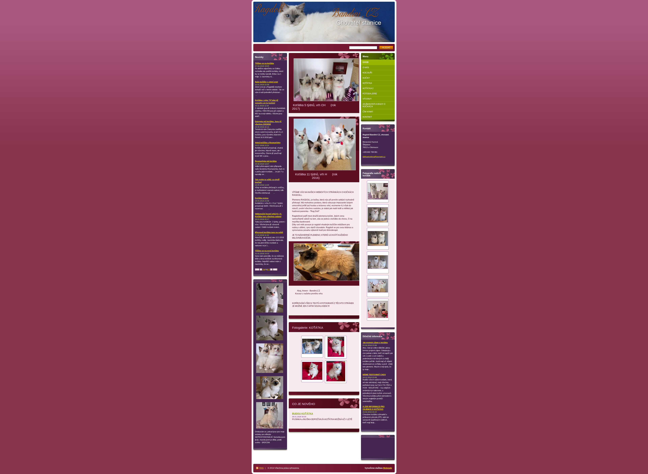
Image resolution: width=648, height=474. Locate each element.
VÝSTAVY (367, 99)
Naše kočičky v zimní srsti (266, 82)
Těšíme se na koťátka (264, 63)
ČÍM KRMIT (368, 112)
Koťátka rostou (261, 198)
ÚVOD (366, 62)
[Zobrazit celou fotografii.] (312, 347)
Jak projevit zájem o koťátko (375, 343)
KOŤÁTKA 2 (368, 88)
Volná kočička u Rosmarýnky (267, 143)
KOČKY (366, 78)
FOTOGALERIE (370, 93)
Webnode (387, 468)
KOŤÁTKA (367, 83)
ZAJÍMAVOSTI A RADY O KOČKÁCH (374, 105)
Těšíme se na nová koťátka (267, 251)
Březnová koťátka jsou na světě (269, 232)
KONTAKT (367, 117)
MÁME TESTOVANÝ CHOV (374, 375)
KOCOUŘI (367, 73)
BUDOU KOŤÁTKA (302, 413)
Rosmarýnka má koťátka (266, 161)
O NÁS (366, 67)
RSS (261, 468)
